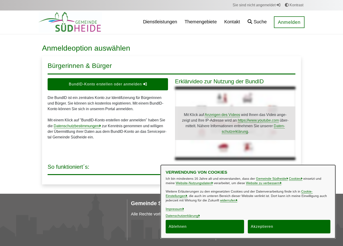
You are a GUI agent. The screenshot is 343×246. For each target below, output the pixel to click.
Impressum (174, 209)
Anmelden (289, 22)
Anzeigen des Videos (222, 115)
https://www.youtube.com (258, 120)
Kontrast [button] (296, 5)
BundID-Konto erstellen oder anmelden (106, 84)
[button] (257, 22)
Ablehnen (178, 226)
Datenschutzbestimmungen (76, 126)
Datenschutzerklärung (182, 216)
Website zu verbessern (263, 183)
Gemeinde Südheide (271, 178)
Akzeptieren (262, 226)
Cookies (295, 178)
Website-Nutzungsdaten (193, 183)
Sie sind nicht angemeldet (254, 5)
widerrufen (228, 200)
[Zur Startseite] (70, 22)
